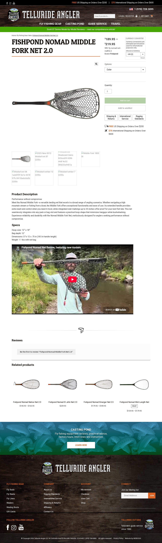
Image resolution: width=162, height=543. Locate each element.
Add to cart (125, 100)
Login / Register (126, 16)
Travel (115, 23)
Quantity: (108, 85)
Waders (10, 503)
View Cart (85, 498)
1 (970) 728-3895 (144, 9)
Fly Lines (11, 498)
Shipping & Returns (111, 117)
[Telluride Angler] (43, 14)
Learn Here (81, 445)
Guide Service (97, 23)
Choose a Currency (133, 51)
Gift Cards (11, 511)
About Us (48, 489)
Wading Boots (13, 507)
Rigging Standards (139, 117)
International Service (125, 117)
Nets (30, 35)
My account (86, 489)
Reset (143, 58)
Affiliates (48, 507)
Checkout (85, 494)
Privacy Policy (118, 538)
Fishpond (114, 54)
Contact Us (48, 511)
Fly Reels (11, 494)
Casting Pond (74, 23)
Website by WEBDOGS (133, 538)
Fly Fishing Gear (50, 23)
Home (14, 35)
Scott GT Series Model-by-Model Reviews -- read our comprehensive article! (81, 29)
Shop (83, 503)
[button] (96, 64)
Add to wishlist (125, 108)
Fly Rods (10, 489)
